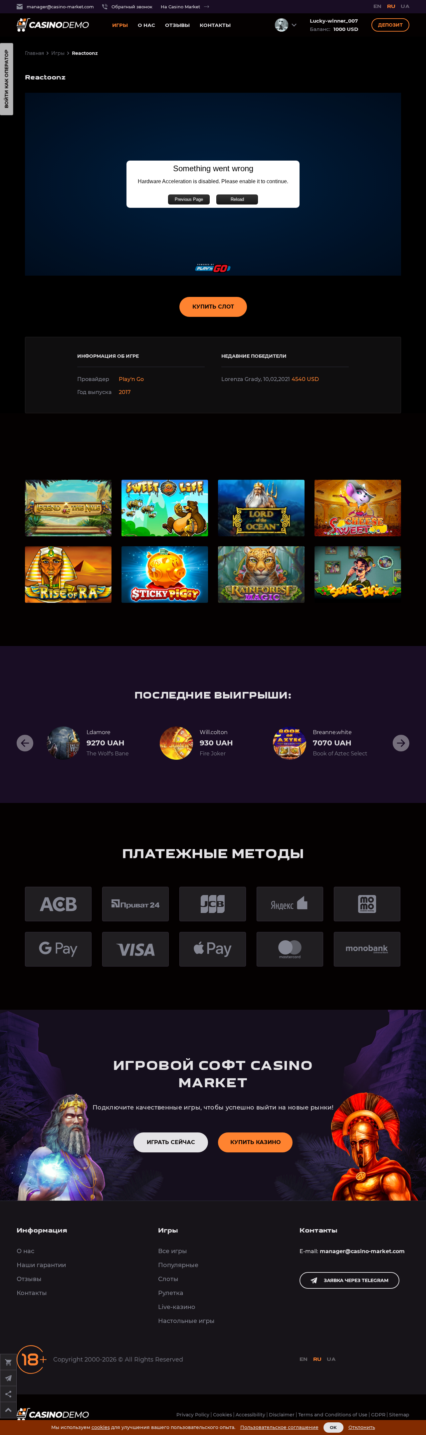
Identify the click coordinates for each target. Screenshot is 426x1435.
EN (377, 6)
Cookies (222, 1414)
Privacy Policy (192, 1414)
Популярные (178, 1265)
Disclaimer (282, 1414)
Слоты (168, 1279)
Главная (34, 53)
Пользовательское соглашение (279, 1427)
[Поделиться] (8, 1394)
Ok (333, 1427)
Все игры (172, 1251)
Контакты (215, 25)
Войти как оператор (7, 79)
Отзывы (177, 25)
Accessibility (250, 1414)
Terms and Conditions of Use (332, 1414)
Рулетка (170, 1293)
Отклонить (361, 1427)
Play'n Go (131, 379)
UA (405, 6)
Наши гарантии (41, 1265)
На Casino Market (180, 6)
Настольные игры (186, 1321)
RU (391, 6)
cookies (101, 1427)
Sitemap (399, 1414)
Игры (120, 25)
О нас (146, 25)
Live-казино (176, 1307)
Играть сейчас (171, 1142)
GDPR (378, 1414)
